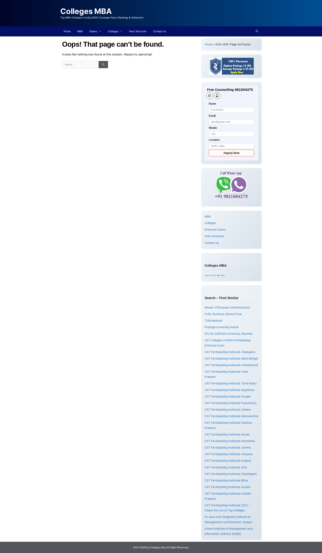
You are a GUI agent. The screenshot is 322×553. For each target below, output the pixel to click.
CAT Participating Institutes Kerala (227, 434)
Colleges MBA (86, 11)
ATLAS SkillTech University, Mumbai (228, 333)
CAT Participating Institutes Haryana (229, 454)
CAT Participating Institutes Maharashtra (231, 416)
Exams (93, 31)
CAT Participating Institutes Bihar (226, 480)
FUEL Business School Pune (223, 314)
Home (67, 31)
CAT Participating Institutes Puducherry (230, 403)
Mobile (213, 127)
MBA (80, 31)
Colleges (113, 31)
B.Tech (213, 275)
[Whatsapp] (209, 95)
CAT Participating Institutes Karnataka (230, 441)
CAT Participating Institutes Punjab (228, 396)
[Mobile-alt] (217, 95)
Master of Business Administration (227, 307)
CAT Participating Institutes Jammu (228, 447)
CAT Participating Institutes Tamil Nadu (230, 383)
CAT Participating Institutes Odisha (228, 409)
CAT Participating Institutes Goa (226, 467)
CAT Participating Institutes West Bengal (231, 358)
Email (212, 115)
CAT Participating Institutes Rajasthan (230, 390)
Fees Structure (138, 31)
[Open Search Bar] (257, 31)
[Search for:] (80, 64)
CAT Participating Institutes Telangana (230, 352)
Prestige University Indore (222, 327)
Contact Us (159, 31)
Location (214, 139)
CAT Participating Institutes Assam (227, 487)
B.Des (207, 275)
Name (212, 103)
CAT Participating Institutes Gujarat (228, 460)
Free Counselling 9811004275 (230, 90)
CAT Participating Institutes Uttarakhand (231, 365)
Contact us (212, 243)
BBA (218, 275)
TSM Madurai (213, 320)
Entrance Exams (215, 229)
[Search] (103, 64)
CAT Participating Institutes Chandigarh (231, 474)
